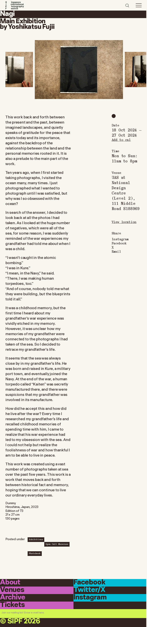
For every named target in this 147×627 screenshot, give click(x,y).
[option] (79, 69)
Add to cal (121, 139)
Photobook (35, 553)
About (10, 582)
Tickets (12, 605)
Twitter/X (89, 590)
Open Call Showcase (57, 544)
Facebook (119, 243)
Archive (12, 597)
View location (124, 222)
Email (116, 251)
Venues (12, 590)
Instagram (120, 239)
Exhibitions (36, 539)
